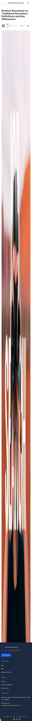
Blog (2, 665)
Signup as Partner (6, 672)
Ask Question (6, 655)
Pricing (3, 681)
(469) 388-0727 (5, 703)
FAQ (2, 668)
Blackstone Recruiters (16, 3)
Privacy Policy (5, 688)
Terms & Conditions (6, 684)
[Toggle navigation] (27, 3)
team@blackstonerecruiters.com (10, 705)
